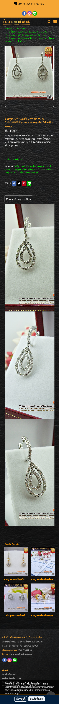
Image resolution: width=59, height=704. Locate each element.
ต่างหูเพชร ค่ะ (11, 172)
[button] (48, 21)
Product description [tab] (18, 198)
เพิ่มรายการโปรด (14, 159)
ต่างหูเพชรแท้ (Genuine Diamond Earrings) (33, 169)
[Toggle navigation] (55, 21)
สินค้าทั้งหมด (9, 674)
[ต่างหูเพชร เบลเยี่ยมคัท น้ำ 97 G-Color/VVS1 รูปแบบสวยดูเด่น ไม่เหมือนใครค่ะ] (29, 73)
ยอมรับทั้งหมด (36, 698)
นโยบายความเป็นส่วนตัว (39, 690)
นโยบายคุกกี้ (15, 693)
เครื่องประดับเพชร (11, 677)
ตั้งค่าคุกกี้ (20, 698)
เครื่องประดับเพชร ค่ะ (28, 172)
